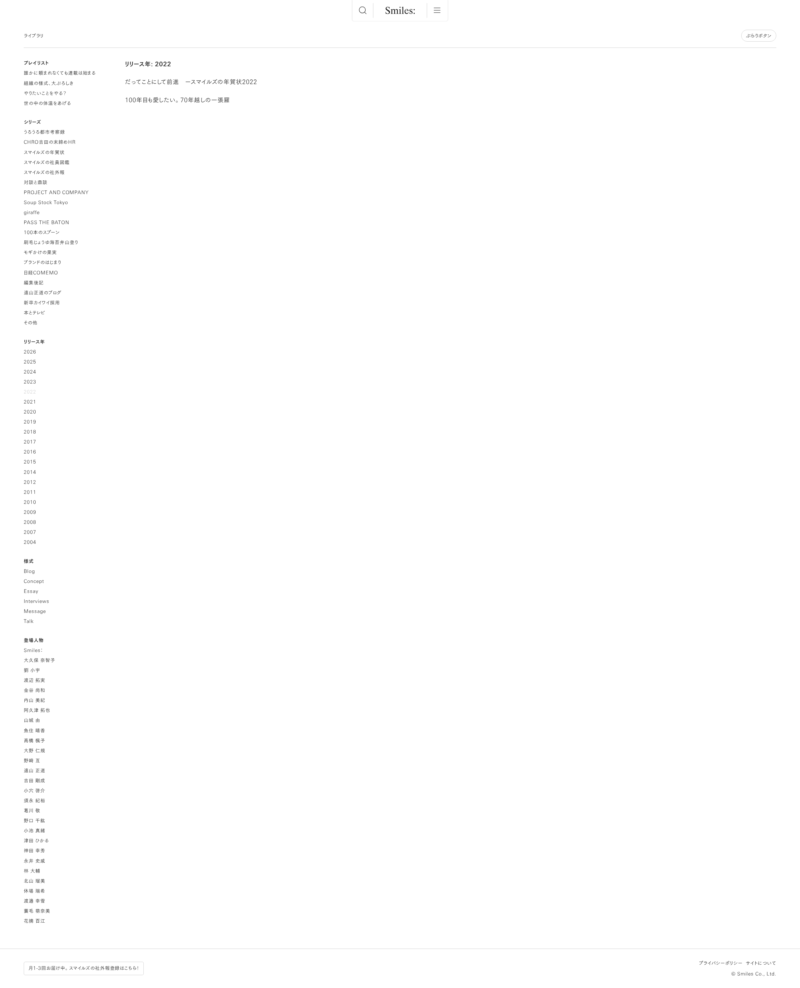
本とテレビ (34, 312)
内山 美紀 (34, 700)
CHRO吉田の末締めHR (49, 142)
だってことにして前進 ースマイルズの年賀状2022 (191, 82)
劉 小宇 (32, 670)
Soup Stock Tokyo (46, 202)
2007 (30, 532)
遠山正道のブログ (43, 292)
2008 (30, 522)
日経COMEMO (41, 272)
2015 (30, 461)
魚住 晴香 (34, 730)
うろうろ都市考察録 (44, 132)
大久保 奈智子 (39, 660)
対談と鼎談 (36, 182)
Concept (34, 581)
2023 (30, 381)
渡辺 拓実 (34, 680)
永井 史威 (34, 861)
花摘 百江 (34, 921)
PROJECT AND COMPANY (56, 192)
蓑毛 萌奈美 (37, 911)
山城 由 (32, 720)
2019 (30, 421)
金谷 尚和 (34, 690)
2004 (30, 542)
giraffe (32, 212)
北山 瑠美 (34, 881)
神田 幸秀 (34, 850)
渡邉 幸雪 (34, 901)
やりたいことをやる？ (45, 93)
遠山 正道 (34, 770)
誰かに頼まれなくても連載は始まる (60, 73)
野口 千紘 (34, 820)
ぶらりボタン (759, 35)
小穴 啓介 (34, 790)
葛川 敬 (32, 810)
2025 (30, 361)
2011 (30, 492)
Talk (29, 621)
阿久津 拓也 (37, 710)
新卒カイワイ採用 (42, 302)
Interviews (36, 601)
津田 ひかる (36, 840)
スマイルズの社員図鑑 (47, 162)
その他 (31, 322)
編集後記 (34, 282)
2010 (30, 502)
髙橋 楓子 (34, 740)
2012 (30, 482)
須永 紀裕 (34, 800)
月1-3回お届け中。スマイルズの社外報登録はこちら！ (83, 968)
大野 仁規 (34, 750)
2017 (30, 441)
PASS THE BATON (46, 222)
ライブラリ (34, 35)
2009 (30, 512)
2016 (30, 451)
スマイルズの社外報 (44, 172)
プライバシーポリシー (721, 963)
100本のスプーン (42, 232)
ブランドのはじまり (42, 262)
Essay (31, 591)
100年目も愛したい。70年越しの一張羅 (177, 100)
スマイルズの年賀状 (44, 152)
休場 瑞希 (34, 891)
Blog (29, 571)
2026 (30, 351)
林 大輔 (32, 871)
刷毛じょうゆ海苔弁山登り (51, 242)
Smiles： (33, 650)
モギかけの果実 (40, 252)
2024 (30, 371)
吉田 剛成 (34, 780)
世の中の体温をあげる (47, 103)
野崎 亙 (32, 760)
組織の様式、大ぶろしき (48, 83)
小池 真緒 (34, 830)
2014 (30, 472)
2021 (30, 401)
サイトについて (761, 963)
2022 (30, 391)
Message (35, 611)
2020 (30, 411)
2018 (30, 431)
